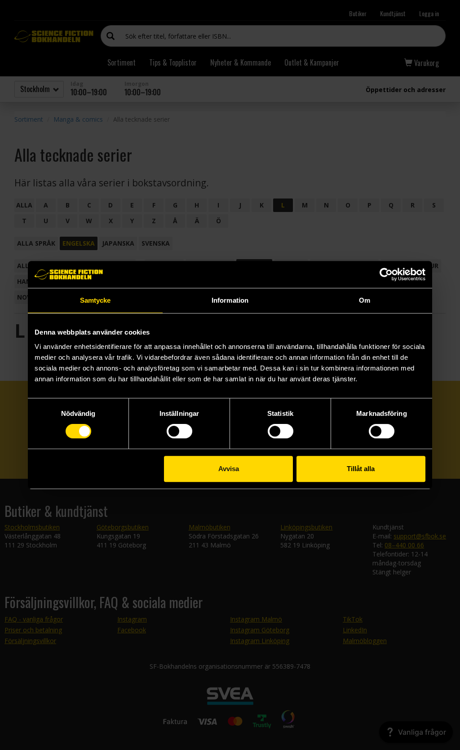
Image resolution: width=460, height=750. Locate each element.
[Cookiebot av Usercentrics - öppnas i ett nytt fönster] (386, 274)
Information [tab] (230, 300)
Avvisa (228, 468)
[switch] (179, 431)
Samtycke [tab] (95, 300)
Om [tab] (364, 300)
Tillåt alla (361, 468)
